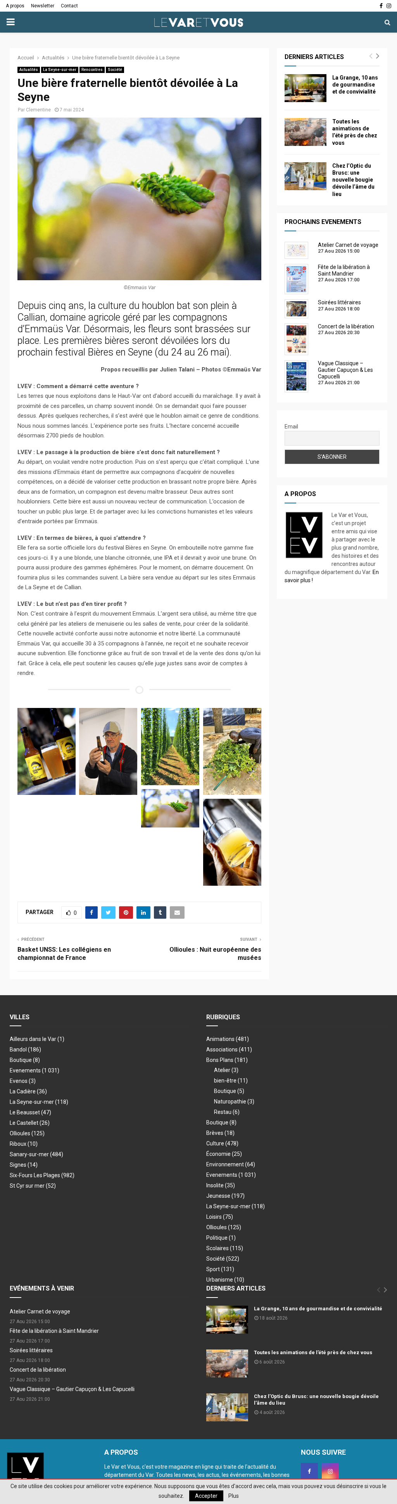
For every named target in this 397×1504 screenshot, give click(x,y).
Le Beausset (30, 1112)
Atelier (226, 1070)
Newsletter (42, 6)
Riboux (24, 1144)
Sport (220, 1269)
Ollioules (27, 1133)
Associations (229, 1049)
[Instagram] (330, 1471)
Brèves (220, 1133)
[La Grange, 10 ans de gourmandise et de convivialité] (305, 88)
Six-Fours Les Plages (42, 1175)
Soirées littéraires (31, 1350)
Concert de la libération (38, 1370)
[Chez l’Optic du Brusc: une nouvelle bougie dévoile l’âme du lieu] (305, 176)
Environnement (230, 1164)
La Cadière (28, 1091)
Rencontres (92, 70)
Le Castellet (30, 1123)
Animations (227, 1039)
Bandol (25, 1049)
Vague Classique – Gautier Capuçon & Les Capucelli (72, 1389)
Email (291, 426)
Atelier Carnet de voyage (40, 1311)
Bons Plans (227, 1060)
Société (115, 70)
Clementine (38, 110)
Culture (222, 1143)
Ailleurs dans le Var (37, 1039)
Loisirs (219, 1217)
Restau (227, 1112)
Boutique (25, 1060)
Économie (224, 1154)
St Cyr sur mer (33, 1186)
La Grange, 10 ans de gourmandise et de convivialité (355, 85)
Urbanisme (225, 1280)
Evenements (25, 1070)
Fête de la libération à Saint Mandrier (54, 1331)
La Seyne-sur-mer (59, 70)
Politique (221, 1238)
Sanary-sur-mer (36, 1154)
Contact (69, 6)
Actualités (28, 70)
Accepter (206, 1496)
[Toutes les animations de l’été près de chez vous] (305, 132)
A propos (15, 6)
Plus (233, 1496)
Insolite (220, 1185)
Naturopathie (234, 1101)
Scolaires (224, 1248)
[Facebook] (309, 1471)
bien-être (231, 1080)
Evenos (23, 1081)
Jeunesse (225, 1196)
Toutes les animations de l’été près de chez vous (313, 1352)
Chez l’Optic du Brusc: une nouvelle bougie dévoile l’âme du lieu (353, 180)
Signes (24, 1165)
